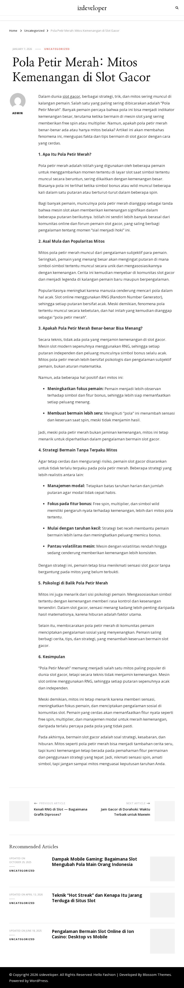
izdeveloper (92, 7)
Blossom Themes (157, 974)
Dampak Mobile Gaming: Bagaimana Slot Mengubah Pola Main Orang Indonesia (94, 861)
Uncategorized (57, 49)
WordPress (39, 980)
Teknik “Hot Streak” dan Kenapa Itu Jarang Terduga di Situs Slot (97, 897)
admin (17, 113)
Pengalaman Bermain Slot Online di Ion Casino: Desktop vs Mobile (93, 933)
